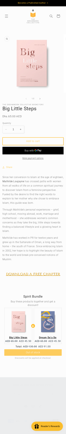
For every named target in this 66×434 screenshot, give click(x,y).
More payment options (33, 158)
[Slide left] (26, 98)
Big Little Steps (18, 337)
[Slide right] (40, 98)
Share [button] (9, 167)
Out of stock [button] (33, 352)
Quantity (6, 123)
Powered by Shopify (54, 432)
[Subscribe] (51, 394)
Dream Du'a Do (47, 337)
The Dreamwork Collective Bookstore (28, 432)
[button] (6, 16)
